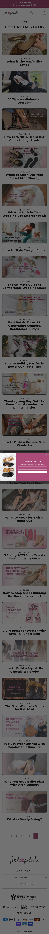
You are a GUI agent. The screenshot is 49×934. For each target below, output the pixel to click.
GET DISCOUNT (32, 472)
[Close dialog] (47, 455)
